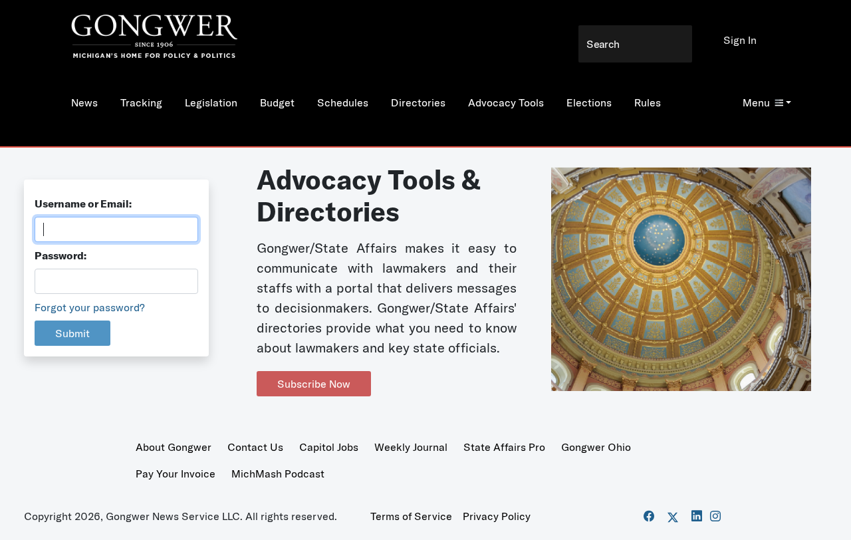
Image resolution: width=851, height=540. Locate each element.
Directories (418, 102)
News (84, 102)
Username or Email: (83, 203)
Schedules (342, 102)
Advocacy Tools (506, 102)
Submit (72, 333)
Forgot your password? (90, 307)
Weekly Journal (410, 447)
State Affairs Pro (504, 447)
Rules (647, 102)
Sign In (740, 40)
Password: (60, 255)
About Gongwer (173, 447)
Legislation (211, 102)
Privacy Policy (497, 516)
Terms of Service (411, 516)
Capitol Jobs (328, 447)
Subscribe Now (313, 383)
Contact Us (255, 447)
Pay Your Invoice (175, 473)
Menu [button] (756, 102)
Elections (589, 102)
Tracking (141, 102)
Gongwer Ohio (596, 447)
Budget (277, 102)
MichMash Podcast (277, 473)
